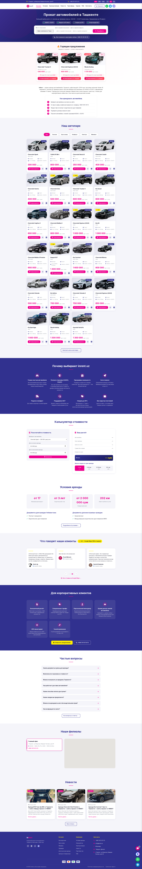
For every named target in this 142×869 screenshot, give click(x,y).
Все (47, 134)
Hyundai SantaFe (78, 327)
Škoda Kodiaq (54, 327)
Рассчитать (49, 456)
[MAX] (113, 6)
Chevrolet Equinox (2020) (103, 293)
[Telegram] (110, 6)
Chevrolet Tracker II (79, 189)
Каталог (38, 6)
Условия (45, 6)
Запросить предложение (63, 642)
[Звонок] (118, 848)
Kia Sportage (32, 327)
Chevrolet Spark (33, 154)
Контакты (89, 6)
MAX (129, 848)
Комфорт (74, 134)
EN (114, 1)
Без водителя (62, 840)
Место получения (41, 27)
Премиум (61, 848)
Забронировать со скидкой (48, 78)
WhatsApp (98, 846)
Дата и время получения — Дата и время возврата (69, 27)
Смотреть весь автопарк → (71, 350)
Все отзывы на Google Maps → (71, 578)
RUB (103, 1)
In (29, 837)
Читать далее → (32, 816)
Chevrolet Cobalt (100, 154)
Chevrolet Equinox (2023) (81, 223)
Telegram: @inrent (100, 849)
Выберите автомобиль (35, 436)
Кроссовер (64, 134)
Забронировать (35, 168)
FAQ (83, 6)
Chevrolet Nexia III (79, 154)
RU (110, 1)
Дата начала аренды (35, 443)
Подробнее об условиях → (71, 525)
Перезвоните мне (129, 851)
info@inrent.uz (99, 843)
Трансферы (70, 6)
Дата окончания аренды (36, 449)
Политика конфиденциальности (96, 866)
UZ (107, 1)
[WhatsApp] (106, 6)
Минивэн (93, 134)
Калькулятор (79, 843)
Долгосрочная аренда (64, 851)
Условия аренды (80, 840)
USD (99, 1)
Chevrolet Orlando (33, 293)
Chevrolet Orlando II (79, 293)
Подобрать (100, 31)
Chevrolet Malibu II (56, 223)
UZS (96, 1)
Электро (84, 134)
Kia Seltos (53, 293)
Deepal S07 (54, 257)
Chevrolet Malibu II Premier (36, 257)
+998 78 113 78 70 (74, 1)
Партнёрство (79, 851)
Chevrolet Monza (100, 257)
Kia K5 (97, 223)
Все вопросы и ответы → (71, 715)
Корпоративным (54, 6)
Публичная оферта (110, 866)
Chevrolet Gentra (33, 189)
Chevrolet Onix (55, 189)
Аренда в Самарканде (64, 853)
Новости (63, 6)
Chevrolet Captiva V (34, 223)
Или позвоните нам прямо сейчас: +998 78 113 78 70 (72, 37)
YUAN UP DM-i (54, 154)
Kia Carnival (76, 257)
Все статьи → (71, 824)
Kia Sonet (98, 189)
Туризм (78, 6)
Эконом (54, 134)
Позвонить (100, 6)
